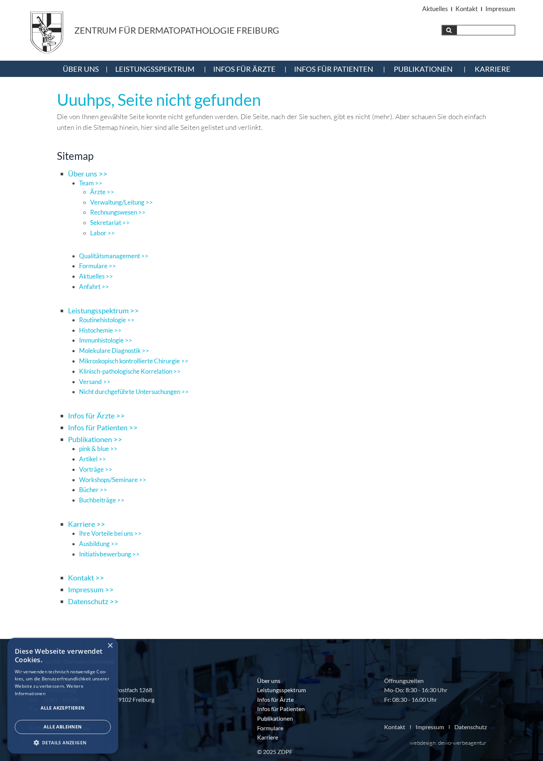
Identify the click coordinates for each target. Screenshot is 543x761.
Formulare (270, 727)
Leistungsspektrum (154, 68)
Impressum (500, 9)
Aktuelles (435, 9)
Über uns (81, 68)
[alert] (62, 696)
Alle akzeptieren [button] (63, 708)
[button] (63, 742)
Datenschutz (470, 726)
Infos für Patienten (333, 68)
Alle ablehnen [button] (63, 727)
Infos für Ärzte (244, 68)
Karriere (492, 68)
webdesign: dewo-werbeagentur (448, 742)
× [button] (110, 646)
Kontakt (466, 9)
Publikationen (423, 68)
